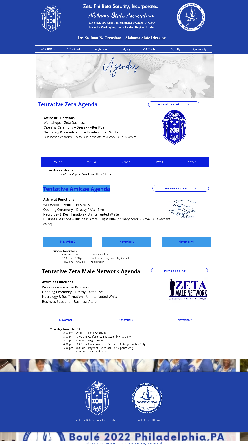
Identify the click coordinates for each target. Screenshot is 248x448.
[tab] (57, 162)
